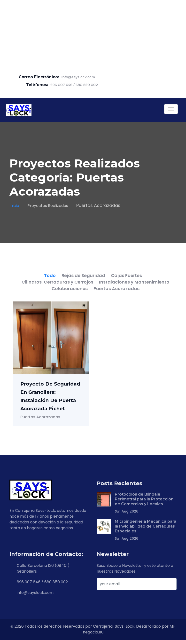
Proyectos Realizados (47, 205)
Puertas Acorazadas (40, 417)
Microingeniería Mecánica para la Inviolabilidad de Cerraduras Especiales (145, 526)
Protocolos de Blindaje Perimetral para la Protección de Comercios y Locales (144, 499)
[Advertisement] (93, 34)
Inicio (14, 205)
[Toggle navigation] (171, 109)
